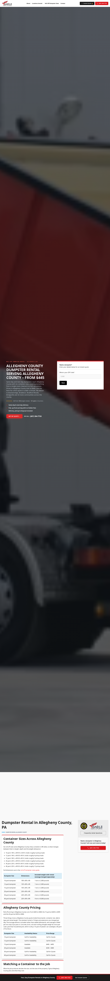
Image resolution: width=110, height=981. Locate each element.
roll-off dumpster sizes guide (29, 870)
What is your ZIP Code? (66, 372)
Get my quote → (14, 416)
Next (63, 383)
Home (3, 832)
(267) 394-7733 (103, 3)
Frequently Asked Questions (93, 833)
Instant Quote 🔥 (88, 3)
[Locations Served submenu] (42, 3)
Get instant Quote (81, 977)
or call (33, 416)
